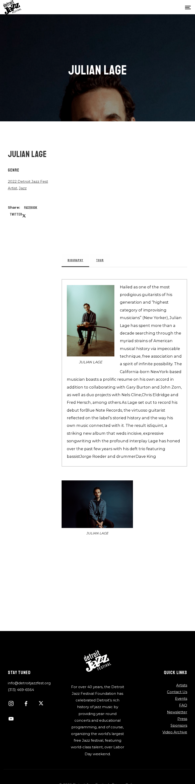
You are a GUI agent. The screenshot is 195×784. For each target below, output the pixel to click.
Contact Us (177, 692)
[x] (44, 704)
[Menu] (188, 7)
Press (182, 718)
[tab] (75, 260)
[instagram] (14, 704)
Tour (100, 260)
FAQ (183, 705)
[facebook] (29, 704)
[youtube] (11, 721)
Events (181, 698)
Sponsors (179, 725)
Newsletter (177, 712)
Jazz (23, 188)
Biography (75, 260)
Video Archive (174, 732)
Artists (181, 685)
